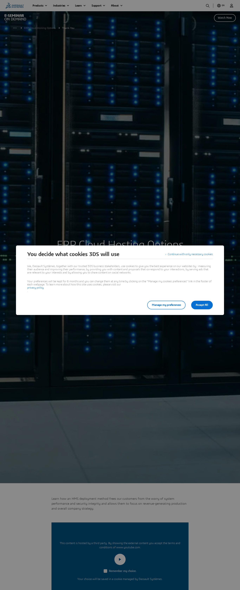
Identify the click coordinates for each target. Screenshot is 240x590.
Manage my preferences (166, 305)
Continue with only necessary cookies (190, 254)
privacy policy (35, 287)
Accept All (202, 305)
